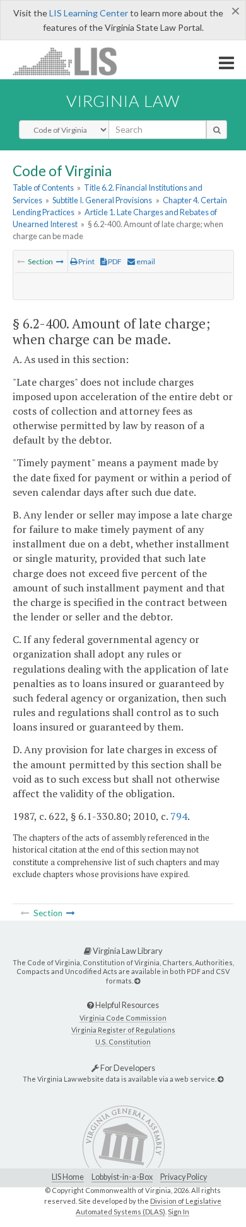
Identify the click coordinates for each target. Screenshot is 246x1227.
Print (86, 261)
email (145, 261)
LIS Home (68, 1177)
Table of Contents (43, 187)
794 (178, 816)
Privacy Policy (183, 1177)
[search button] (216, 129)
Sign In (178, 1211)
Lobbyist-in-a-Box (122, 1177)
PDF (114, 261)
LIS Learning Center (88, 13)
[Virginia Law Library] (137, 981)
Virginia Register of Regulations (123, 1030)
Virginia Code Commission (123, 1018)
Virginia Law (123, 100)
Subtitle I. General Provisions (102, 200)
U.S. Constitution (123, 1042)
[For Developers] (220, 1079)
